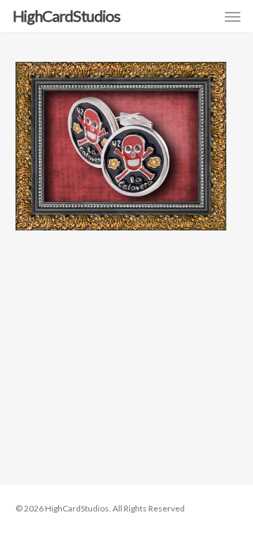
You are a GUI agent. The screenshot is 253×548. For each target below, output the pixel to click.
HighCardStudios (66, 16)
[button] (232, 16)
